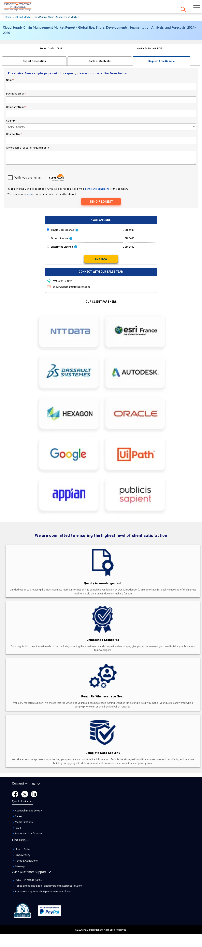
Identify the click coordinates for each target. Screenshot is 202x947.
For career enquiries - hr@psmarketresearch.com (43, 891)
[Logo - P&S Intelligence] (22, 7)
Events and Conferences (28, 833)
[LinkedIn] (34, 794)
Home (8, 17)
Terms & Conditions (26, 860)
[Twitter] (24, 794)
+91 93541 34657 (62, 280)
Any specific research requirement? (27, 147)
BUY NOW (101, 258)
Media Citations (23, 822)
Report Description (34, 61)
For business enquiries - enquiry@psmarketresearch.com (48, 885)
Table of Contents (99, 61)
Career (18, 816)
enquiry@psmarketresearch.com (71, 286)
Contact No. (14, 134)
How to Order (22, 849)
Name (10, 80)
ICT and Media (23, 17)
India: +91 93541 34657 (28, 880)
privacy (30, 194)
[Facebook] (15, 794)
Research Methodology (28, 810)
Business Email (16, 93)
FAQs (17, 827)
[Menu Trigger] (196, 5)
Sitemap (19, 866)
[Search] (183, 9)
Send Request (101, 201)
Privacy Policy (22, 854)
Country (11, 120)
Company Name (16, 107)
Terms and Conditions (97, 189)
